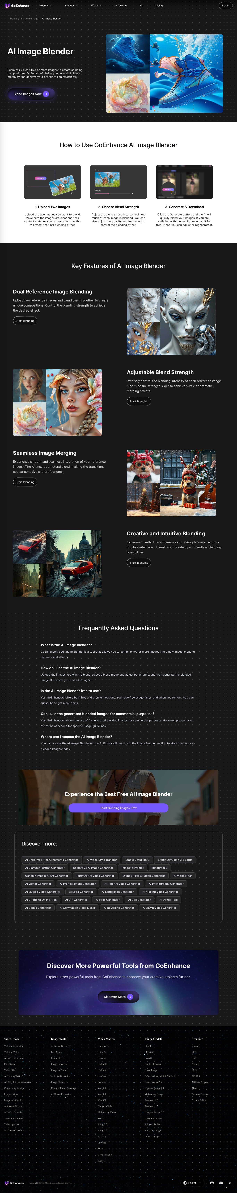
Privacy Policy (199, 1100)
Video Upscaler (11, 1124)
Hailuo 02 (103, 1064)
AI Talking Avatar (13, 1076)
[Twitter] (230, 1183)
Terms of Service (200, 1094)
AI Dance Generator (14, 1130)
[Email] (212, 1183)
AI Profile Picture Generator (78, 883)
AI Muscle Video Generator (42, 891)
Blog (194, 1052)
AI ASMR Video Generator (159, 907)
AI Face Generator (108, 899)
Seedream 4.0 (151, 1100)
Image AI (70, 5)
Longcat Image (152, 1136)
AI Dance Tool (168, 899)
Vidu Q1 (102, 1100)
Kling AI (102, 1052)
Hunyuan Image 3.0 (154, 1112)
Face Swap (9, 1064)
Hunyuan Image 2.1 (154, 1088)
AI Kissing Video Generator (160, 891)
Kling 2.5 (102, 1124)
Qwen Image (151, 1070)
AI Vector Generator (38, 883)
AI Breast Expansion (61, 1094)
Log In (225, 5)
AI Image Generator (61, 1046)
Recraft (148, 1058)
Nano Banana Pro (153, 1082)
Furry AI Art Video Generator (95, 875)
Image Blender (58, 1082)
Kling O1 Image (153, 1130)
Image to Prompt (133, 867)
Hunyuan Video (105, 1106)
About (195, 1088)
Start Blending (25, 320)
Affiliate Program (200, 1082)
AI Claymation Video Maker (77, 907)
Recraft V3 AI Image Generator (93, 867)
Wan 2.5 (102, 1136)
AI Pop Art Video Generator (122, 883)
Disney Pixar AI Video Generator (144, 875)
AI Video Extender (13, 1112)
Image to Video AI (13, 1100)
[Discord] (221, 1183)
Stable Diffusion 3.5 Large (175, 859)
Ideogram (149, 1052)
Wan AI (101, 1160)
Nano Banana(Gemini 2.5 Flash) (160, 1076)
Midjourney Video (107, 1112)
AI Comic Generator (38, 907)
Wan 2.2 (102, 1094)
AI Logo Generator (81, 891)
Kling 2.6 (102, 1130)
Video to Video (11, 1052)
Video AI (44, 5)
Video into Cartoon (13, 1118)
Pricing (159, 5)
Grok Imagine (105, 1154)
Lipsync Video (11, 1094)
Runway (102, 1058)
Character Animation (14, 1088)
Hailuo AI (103, 1070)
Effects (95, 5)
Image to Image (29, 18)
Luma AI (102, 1076)
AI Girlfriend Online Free (41, 899)
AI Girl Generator (76, 899)
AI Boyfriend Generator (119, 907)
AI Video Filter (183, 875)
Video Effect (10, 1070)
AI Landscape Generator (118, 891)
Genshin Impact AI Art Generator (46, 875)
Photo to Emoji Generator (64, 1088)
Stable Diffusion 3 (137, 859)
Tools (194, 1058)
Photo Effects (57, 1058)
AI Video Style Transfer (102, 859)
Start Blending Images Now (119, 808)
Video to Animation (13, 1046)
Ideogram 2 (159, 867)
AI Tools (119, 5)
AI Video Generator (14, 1058)
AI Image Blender (51, 18)
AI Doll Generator (139, 899)
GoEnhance (103, 1046)
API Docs (196, 1076)
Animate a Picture (13, 1106)
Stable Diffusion (153, 1064)
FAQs (194, 1070)
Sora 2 (101, 1148)
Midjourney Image (154, 1094)
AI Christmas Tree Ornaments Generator (51, 859)
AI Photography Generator (166, 883)
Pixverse (102, 1142)
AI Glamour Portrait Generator (45, 867)
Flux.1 (148, 1046)
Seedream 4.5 (151, 1106)
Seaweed (102, 1082)
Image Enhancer (59, 1064)
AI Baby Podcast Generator (17, 1082)
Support (195, 1046)
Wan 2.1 (102, 1088)
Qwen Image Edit (153, 1118)
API (141, 5)
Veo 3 (100, 1118)
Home (13, 18)
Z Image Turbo (152, 1124)
